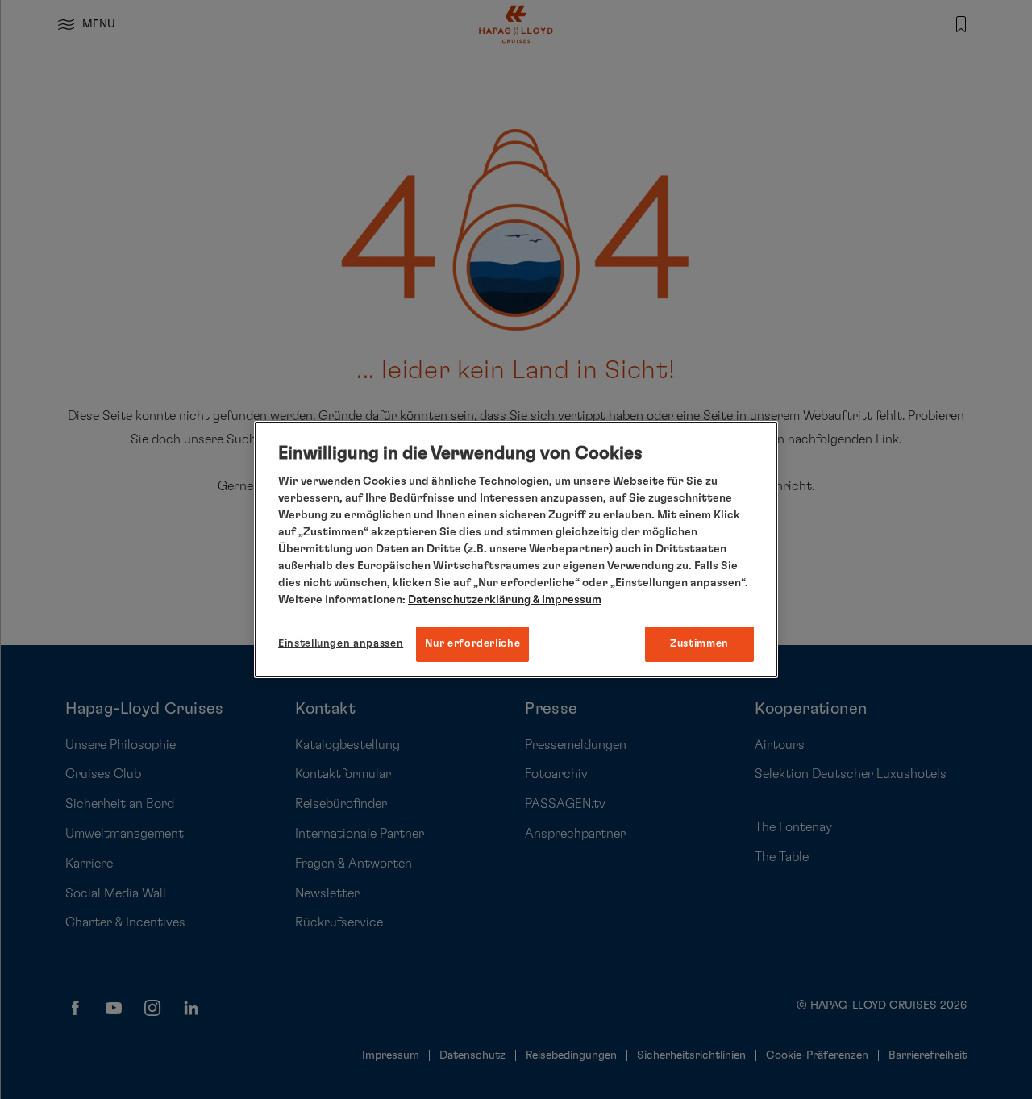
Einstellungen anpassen (340, 644)
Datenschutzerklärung (469, 600)
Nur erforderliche (472, 644)
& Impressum (566, 600)
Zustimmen (699, 644)
